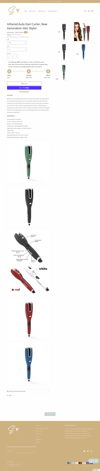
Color (8, 39)
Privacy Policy (39, 431)
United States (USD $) (13, 465)
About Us (38, 425)
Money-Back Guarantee (42, 428)
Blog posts (38, 439)
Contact (38, 442)
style (8, 46)
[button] (32, 11)
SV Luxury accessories (89, 465)
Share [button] (10, 395)
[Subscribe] (33, 451)
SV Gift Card (39, 433)
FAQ (37, 436)
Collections (50, 414)
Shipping (9, 34)
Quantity (9, 53)
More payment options (24, 91)
